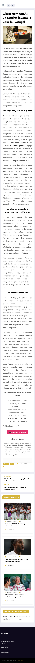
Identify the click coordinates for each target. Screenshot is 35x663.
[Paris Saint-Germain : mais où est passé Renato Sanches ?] (17, 547)
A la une (6, 463)
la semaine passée (17, 145)
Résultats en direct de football (7, 641)
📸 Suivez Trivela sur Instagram (17, 432)
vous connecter (20, 616)
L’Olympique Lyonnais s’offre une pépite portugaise (15, 488)
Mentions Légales (5, 652)
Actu (12, 463)
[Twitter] (17, 460)
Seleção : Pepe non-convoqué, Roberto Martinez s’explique (17, 480)
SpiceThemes (20, 660)
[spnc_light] (13, 5)
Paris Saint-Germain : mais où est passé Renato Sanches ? (16, 560)
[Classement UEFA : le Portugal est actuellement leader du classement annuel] (17, 511)
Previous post (7, 476)
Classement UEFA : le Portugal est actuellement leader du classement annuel (15, 525)
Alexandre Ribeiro (12, 521)
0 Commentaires (8, 467)
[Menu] (3, 5)
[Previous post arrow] (30, 479)
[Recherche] (9, 5)
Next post (6, 484)
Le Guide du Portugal (5, 644)
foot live (2, 639)
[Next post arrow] (30, 488)
